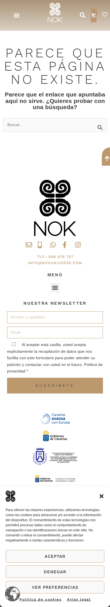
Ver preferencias (55, 587)
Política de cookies (40, 599)
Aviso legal (79, 599)
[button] (101, 496)
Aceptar (55, 556)
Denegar (55, 571)
